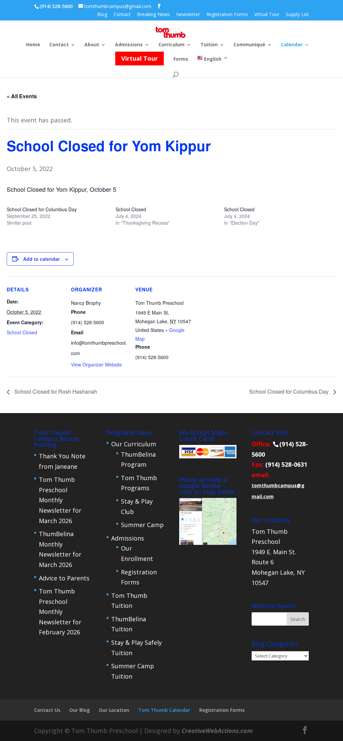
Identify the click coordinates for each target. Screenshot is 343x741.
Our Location (114, 710)
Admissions (129, 45)
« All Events (22, 96)
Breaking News (153, 14)
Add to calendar (41, 258)
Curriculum (171, 45)
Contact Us (47, 710)
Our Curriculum (133, 444)
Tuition (209, 45)
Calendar (291, 45)
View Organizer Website (96, 364)
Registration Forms (227, 14)
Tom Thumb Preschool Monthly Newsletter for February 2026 (60, 611)
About (91, 45)
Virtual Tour (266, 14)
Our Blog (79, 710)
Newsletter (188, 14)
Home (33, 45)
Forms (181, 59)
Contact (122, 14)
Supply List (297, 14)
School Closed (131, 209)
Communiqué (249, 45)
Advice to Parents (64, 578)
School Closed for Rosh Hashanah (55, 391)
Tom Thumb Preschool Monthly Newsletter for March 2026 (60, 499)
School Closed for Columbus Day (42, 209)
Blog (102, 14)
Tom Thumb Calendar (164, 710)
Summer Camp (142, 525)
